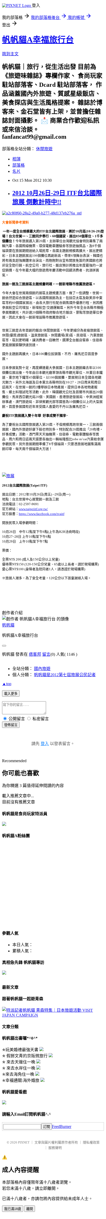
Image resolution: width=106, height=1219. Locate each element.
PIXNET (24, 1142)
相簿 (16, 159)
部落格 (18, 165)
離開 (29, 1209)
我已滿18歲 (12, 1209)
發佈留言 (10, 725)
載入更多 (10, 694)
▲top (6, 684)
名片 (16, 171)
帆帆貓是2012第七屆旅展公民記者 (65, 675)
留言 (46, 654)
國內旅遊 (42, 668)
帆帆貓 (8, 625)
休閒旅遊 (44, 149)
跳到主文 (10, 54)
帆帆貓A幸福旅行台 (38, 39)
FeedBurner (61, 1126)
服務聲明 (55, 1148)
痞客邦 (35, 654)
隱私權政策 (91, 1142)
